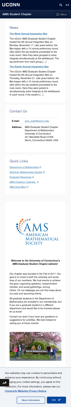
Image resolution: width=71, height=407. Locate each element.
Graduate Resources (20, 177)
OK (54, 400)
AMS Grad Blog (18, 187)
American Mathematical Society (26, 172)
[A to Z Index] (67, 5)
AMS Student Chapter (16, 14)
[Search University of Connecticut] (60, 5)
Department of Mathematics (24, 167)
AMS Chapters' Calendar (23, 182)
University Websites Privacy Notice (25, 391)
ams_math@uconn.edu (37, 120)
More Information (31, 400)
